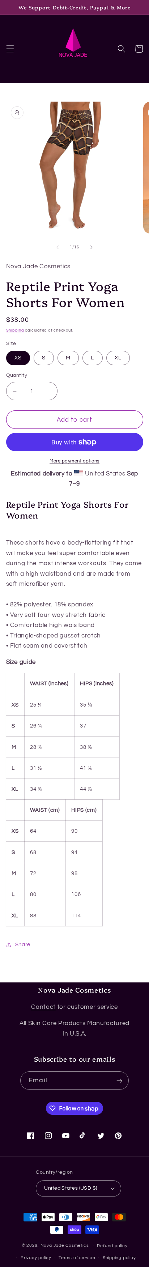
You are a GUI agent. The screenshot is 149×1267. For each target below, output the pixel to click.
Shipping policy (119, 1257)
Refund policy (112, 1245)
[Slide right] (91, 247)
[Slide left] (58, 247)
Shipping (15, 330)
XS (18, 358)
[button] (9, 48)
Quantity (16, 375)
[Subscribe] (119, 1080)
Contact (43, 1007)
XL (118, 358)
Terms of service (77, 1257)
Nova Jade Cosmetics (65, 1245)
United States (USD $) (70, 1188)
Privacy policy (36, 1257)
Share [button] (22, 944)
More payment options (74, 461)
